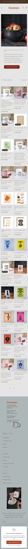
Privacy (5, 473)
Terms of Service (7, 483)
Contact (5, 460)
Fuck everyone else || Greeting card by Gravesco (7, 182)
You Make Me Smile (20, 252)
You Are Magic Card (20, 128)
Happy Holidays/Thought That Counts (6, 349)
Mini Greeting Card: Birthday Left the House (7, 302)
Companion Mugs (7, 441)
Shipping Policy (7, 479)
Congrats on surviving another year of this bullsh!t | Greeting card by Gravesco (7, 104)
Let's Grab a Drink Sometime (6, 325)
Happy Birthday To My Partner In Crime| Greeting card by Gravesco (7, 278)
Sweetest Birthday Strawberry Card (6, 207)
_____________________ (8, 470)
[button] (1, 7)
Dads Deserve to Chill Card (6, 154)
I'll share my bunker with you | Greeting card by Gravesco (20, 102)
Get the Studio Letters (8, 463)
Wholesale (5, 466)
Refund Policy (6, 476)
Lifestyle (5, 447)
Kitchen (5, 444)
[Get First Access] (25, 521)
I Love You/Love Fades (19, 325)
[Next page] (17, 388)
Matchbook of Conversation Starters (18, 277)
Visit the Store (6, 457)
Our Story (5, 453)
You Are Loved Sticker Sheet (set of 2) (20, 208)
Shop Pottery (6, 437)
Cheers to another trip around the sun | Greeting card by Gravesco (7, 130)
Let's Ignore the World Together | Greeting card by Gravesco (6, 375)
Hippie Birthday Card (6, 231)
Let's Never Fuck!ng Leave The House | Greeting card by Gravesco (20, 350)
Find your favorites (11, 67)
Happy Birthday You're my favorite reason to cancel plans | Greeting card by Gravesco (19, 156)
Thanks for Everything (4, 253)
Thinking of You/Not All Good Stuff (20, 373)
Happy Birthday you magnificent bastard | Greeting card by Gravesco (20, 183)
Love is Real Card (19, 230)
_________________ (7, 450)
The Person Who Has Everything (19, 301)
